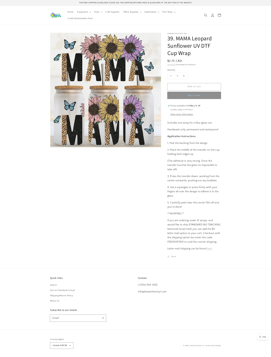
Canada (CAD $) (60, 345)
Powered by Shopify (213, 345)
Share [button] (173, 256)
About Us (54, 301)
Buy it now (194, 95)
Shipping (171, 64)
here (209, 248)
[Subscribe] (102, 318)
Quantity (171, 70)
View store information (181, 114)
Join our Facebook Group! (62, 290)
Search (53, 285)
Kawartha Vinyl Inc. (197, 345)
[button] (83, 12)
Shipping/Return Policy (61, 295)
